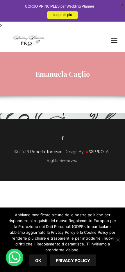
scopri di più (62, 15)
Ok (38, 260)
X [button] (121, 6)
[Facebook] (62, 138)
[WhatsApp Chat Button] (14, 257)
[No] (118, 240)
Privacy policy (73, 260)
